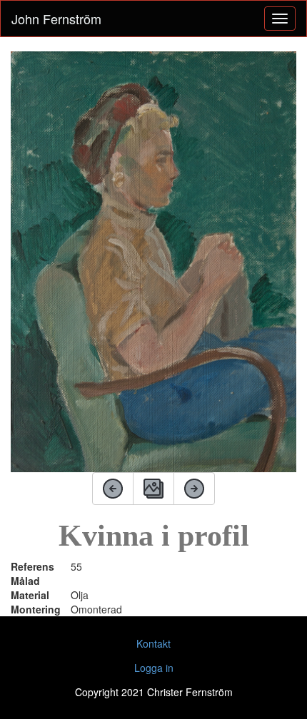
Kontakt (153, 643)
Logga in (153, 668)
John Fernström (56, 18)
